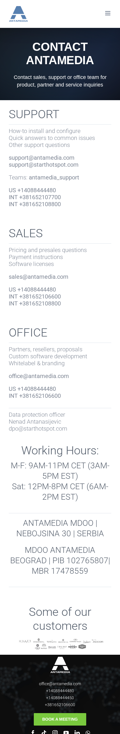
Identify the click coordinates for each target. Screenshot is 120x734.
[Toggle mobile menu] (108, 13)
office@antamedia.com (60, 683)
